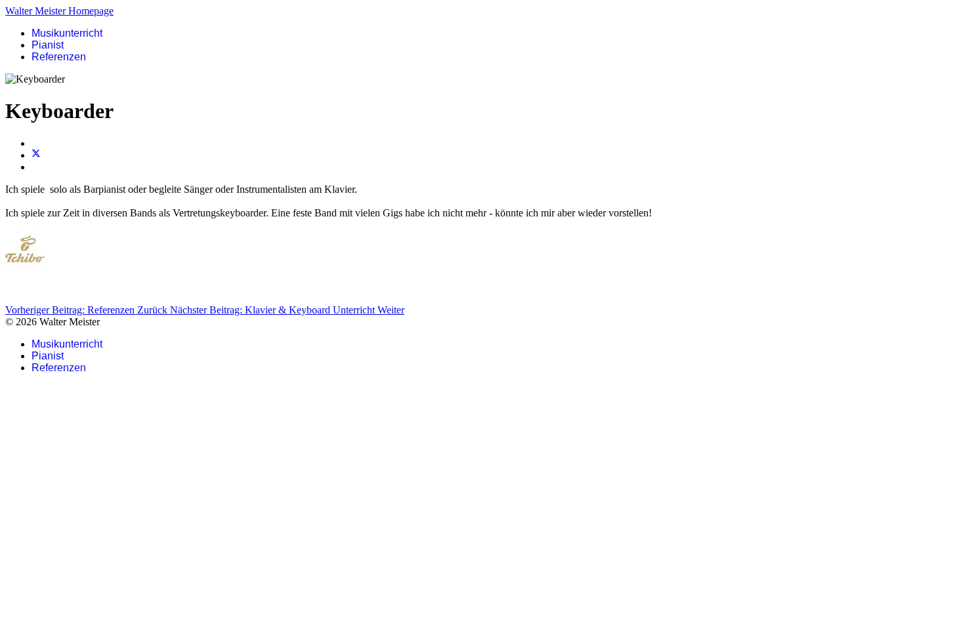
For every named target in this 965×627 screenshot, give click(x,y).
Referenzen (59, 56)
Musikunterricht (67, 33)
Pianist (48, 45)
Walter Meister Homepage (59, 10)
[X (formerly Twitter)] (36, 155)
